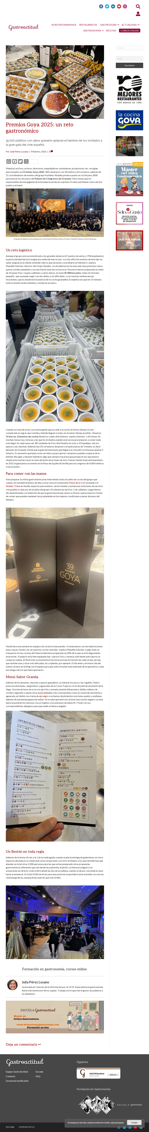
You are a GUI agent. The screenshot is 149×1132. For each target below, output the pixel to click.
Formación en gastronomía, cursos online (54, 969)
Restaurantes (88, 24)
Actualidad (129, 24)
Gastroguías (108, 24)
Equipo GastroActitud (17, 1071)
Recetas (111, 30)
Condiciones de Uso (26, 1127)
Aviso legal (10, 1127)
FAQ (38, 1076)
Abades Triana (13, 486)
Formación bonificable (17, 1080)
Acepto (134, 1122)
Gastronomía (92, 30)
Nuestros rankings (64, 24)
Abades (59, 175)
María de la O (76, 482)
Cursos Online (129, 30)
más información (117, 1123)
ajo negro (43, 696)
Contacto (10, 1076)
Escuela (39, 1071)
